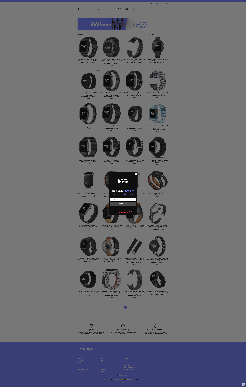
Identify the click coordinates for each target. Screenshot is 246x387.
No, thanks (123, 208)
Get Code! (123, 204)
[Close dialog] (136, 174)
